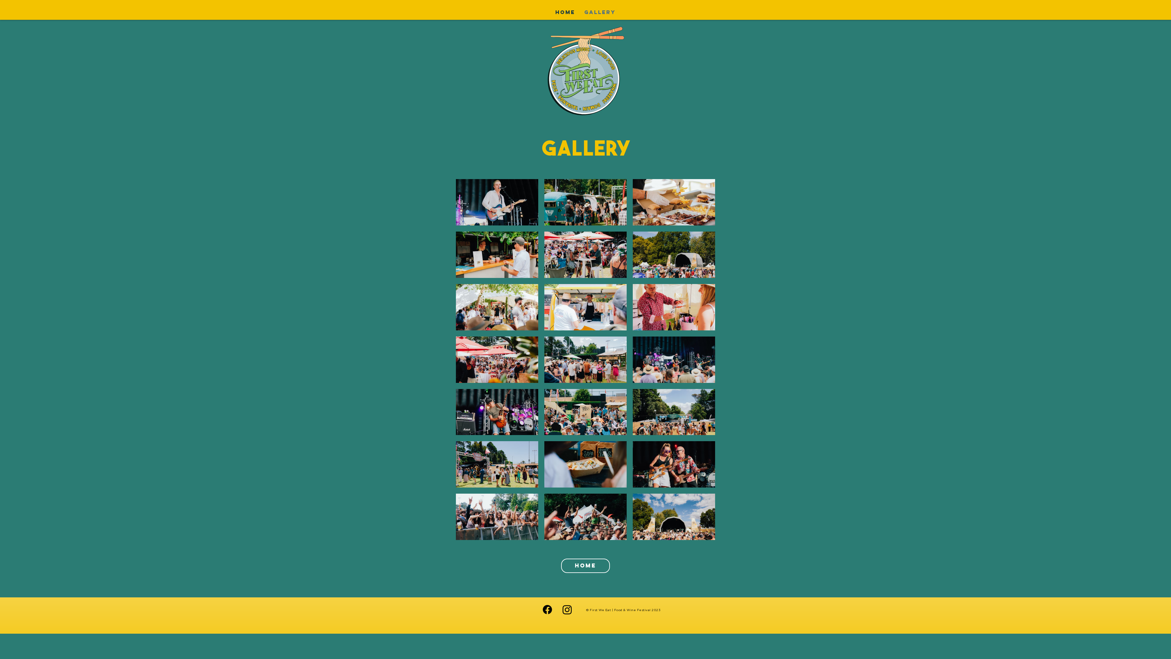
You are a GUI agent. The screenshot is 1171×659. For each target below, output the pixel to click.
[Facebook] (547, 609)
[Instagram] (567, 609)
